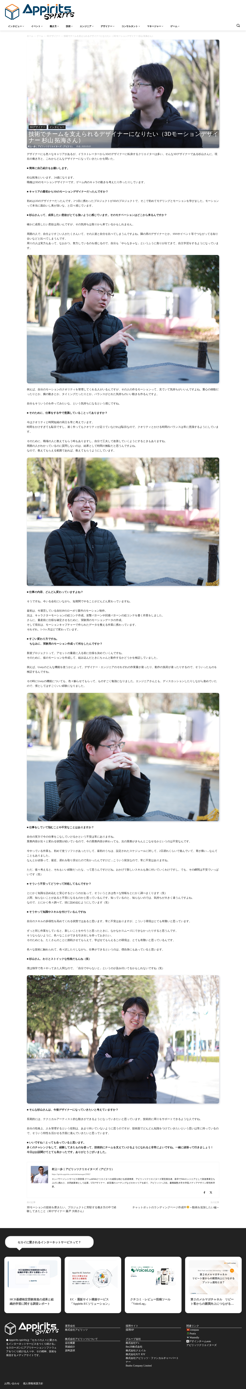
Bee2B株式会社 (134, 1346)
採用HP (130, 1329)
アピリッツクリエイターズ (201, 1345)
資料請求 (70, 1350)
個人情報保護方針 (33, 1383)
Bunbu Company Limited (139, 1365)
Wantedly (194, 1337)
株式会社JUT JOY (135, 1354)
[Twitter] (212, 1193)
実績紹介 (70, 1346)
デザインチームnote (200, 1341)
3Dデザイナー (53, 35)
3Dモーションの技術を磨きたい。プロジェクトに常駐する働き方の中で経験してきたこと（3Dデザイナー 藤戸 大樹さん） (71, 1209)
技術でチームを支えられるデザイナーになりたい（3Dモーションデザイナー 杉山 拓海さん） (124, 137)
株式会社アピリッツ (76, 1329)
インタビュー (56, 127)
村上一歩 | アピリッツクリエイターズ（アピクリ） (50, 146)
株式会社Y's (132, 1343)
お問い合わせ (11, 1383)
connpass (194, 1329)
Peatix (193, 1333)
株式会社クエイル (136, 1350)
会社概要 (70, 1343)
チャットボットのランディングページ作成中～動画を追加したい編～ (175, 1207)
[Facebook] (206, 1193)
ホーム (30, 35)
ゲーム (40, 35)
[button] (238, 25)
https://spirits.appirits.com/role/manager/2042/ (71, 1174)
